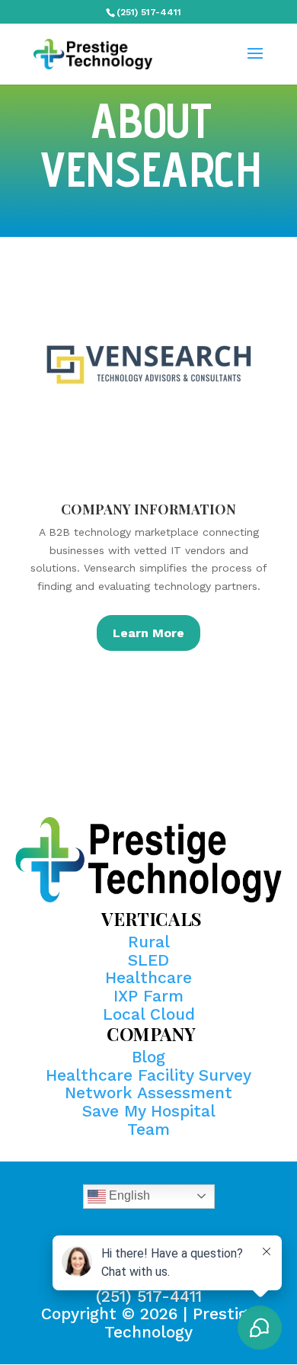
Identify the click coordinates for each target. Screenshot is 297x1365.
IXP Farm (148, 995)
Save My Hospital (149, 1110)
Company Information (148, 509)
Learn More (148, 633)
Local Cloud (149, 1014)
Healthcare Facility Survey (148, 1075)
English (128, 1195)
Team (148, 1129)
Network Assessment (148, 1092)
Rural (149, 941)
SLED (148, 959)
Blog (148, 1056)
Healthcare (148, 977)
